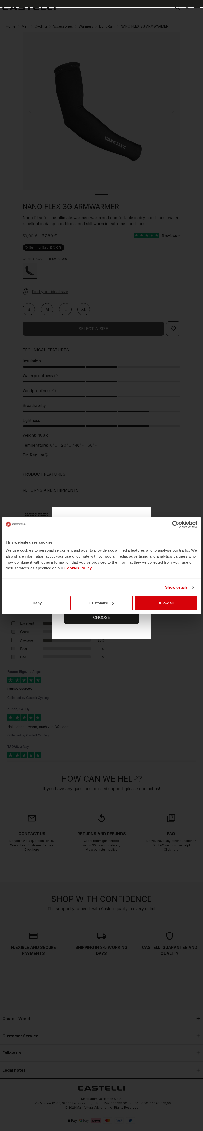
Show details (176, 587)
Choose (101, 617)
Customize (98, 603)
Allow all (166, 603)
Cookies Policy (78, 568)
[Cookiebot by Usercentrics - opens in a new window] (175, 524)
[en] (29, 7)
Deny (37, 603)
